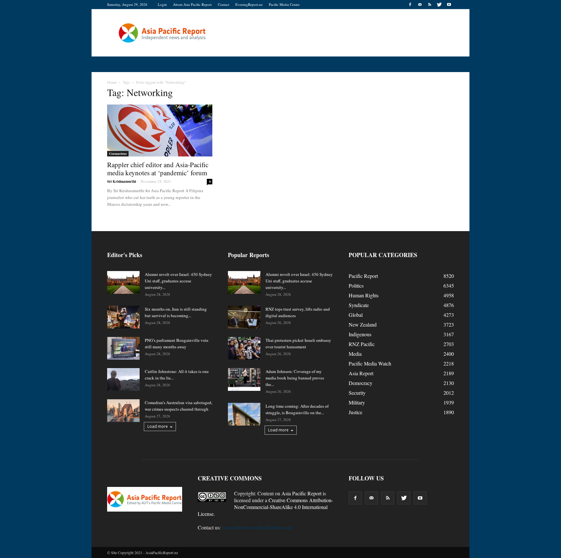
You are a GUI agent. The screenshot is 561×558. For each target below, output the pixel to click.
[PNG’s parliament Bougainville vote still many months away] (123, 348)
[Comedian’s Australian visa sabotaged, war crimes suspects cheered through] (123, 410)
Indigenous (360, 334)
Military (357, 402)
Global (356, 314)
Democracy (360, 382)
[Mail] (420, 4)
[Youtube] (449, 4)
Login (162, 4)
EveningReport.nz (249, 4)
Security (357, 392)
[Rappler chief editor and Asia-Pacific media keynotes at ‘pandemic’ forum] (159, 130)
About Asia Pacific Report (192, 4)
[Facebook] (410, 4)
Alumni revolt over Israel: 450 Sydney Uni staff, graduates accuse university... (178, 280)
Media (355, 353)
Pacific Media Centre (284, 4)
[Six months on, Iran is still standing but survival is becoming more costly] (123, 317)
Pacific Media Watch (370, 363)
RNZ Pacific (362, 344)
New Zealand (363, 324)
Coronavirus (118, 153)
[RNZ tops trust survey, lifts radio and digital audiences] (244, 317)
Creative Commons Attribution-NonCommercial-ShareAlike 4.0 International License (265, 507)
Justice (355, 412)
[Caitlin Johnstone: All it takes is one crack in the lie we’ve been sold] (123, 379)
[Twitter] (439, 4)
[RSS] (429, 4)
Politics (356, 285)
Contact (223, 4)
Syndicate (359, 305)
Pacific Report (363, 275)
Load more (157, 426)
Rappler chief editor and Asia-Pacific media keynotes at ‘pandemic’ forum (157, 168)
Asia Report (361, 373)
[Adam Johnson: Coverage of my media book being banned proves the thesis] (244, 379)
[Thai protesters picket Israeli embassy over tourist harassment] (244, 348)
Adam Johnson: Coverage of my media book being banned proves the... (295, 377)
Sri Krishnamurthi (121, 181)
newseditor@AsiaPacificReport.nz (257, 527)
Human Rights (364, 295)
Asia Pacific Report (301, 493)
